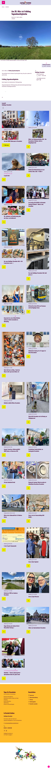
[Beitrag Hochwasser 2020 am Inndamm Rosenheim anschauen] (13, 580)
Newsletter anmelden (33, 704)
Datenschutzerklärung (34, 697)
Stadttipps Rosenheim (40, 72)
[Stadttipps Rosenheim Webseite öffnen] (37, 79)
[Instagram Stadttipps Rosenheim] (6, 730)
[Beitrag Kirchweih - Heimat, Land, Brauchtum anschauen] (37, 192)
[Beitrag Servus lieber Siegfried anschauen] (37, 542)
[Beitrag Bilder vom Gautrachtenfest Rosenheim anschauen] (37, 615)
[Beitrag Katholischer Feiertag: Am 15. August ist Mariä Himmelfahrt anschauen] (37, 339)
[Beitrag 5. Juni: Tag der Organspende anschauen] (13, 534)
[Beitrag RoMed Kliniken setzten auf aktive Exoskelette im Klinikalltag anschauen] (13, 293)
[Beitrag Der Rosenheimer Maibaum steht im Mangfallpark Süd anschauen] (37, 118)
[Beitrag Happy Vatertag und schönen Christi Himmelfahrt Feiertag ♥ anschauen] (13, 614)
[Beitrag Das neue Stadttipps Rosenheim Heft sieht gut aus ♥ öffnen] (37, 248)
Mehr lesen (7, 145)
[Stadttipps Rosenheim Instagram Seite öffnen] (40, 79)
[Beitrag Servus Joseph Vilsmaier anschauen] (37, 582)
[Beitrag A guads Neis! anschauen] (13, 161)
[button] (3, 2)
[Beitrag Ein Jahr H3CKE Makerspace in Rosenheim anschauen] (13, 119)
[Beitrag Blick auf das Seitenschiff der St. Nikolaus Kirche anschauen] (13, 503)
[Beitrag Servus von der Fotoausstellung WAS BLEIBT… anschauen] (37, 503)
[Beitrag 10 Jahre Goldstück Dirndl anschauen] (13, 470)
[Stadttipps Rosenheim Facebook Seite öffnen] (38, 79)
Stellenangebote (33, 701)
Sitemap (31, 699)
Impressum (32, 695)
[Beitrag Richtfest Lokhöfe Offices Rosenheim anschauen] (13, 390)
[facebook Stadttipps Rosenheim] (4, 730)
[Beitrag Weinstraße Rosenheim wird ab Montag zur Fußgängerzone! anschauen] (37, 397)
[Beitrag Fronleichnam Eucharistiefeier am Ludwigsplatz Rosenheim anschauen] (37, 437)
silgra (10, 734)
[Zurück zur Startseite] (25, 3)
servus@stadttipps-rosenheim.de (11, 723)
